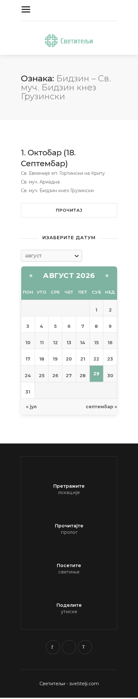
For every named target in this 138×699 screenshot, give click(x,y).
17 (27, 359)
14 (82, 342)
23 (110, 359)
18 (41, 359)
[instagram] (69, 647)
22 (96, 359)
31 (27, 392)
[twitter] (85, 647)
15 (96, 342)
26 (55, 375)
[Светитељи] (69, 39)
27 (69, 375)
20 (69, 359)
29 (96, 374)
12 (55, 342)
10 (27, 342)
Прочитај (69, 210)
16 (110, 342)
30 (110, 375)
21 (82, 359)
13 (68, 342)
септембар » (101, 407)
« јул (31, 407)
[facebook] (53, 647)
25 (42, 375)
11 (42, 342)
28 (83, 375)
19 (55, 359)
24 (28, 375)
